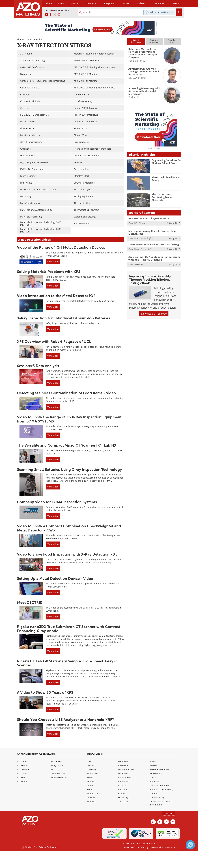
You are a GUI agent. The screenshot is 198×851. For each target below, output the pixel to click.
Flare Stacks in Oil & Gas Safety (166, 179)
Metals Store (93, 793)
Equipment (92, 773)
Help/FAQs (123, 797)
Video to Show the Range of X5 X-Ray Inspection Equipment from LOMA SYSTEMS (69, 419)
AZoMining (22, 781)
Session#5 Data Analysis (38, 366)
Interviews (123, 765)
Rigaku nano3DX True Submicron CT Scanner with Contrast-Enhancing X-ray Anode (69, 628)
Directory (91, 3)
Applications (124, 777)
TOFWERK (138, 264)
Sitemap (154, 793)
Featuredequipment (154, 41)
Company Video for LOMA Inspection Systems (57, 502)
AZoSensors (56, 761)
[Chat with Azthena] (190, 844)
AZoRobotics (23, 765)
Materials (123, 773)
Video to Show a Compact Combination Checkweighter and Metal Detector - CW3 (69, 528)
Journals (91, 797)
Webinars (123, 761)
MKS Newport (140, 223)
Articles (91, 765)
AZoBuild (21, 777)
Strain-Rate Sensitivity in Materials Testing (153, 244)
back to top (168, 813)
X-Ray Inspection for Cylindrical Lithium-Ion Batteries (63, 318)
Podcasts (122, 789)
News (90, 761)
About (153, 761)
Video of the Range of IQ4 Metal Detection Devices (61, 247)
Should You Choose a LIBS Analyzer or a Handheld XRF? (65, 719)
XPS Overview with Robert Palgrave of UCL (54, 341)
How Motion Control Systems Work (148, 218)
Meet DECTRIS (29, 602)
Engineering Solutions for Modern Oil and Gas (166, 162)
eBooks (90, 781)
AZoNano (21, 761)
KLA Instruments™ (142, 249)
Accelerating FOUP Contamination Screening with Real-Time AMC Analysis (154, 258)
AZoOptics (22, 773)
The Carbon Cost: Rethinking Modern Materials (163, 197)
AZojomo (122, 785)
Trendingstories (172, 41)
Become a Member (159, 769)
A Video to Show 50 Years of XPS (45, 692)
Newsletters (156, 773)
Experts (122, 793)
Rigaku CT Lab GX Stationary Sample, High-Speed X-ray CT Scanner (68, 663)
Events (90, 789)
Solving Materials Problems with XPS (48, 271)
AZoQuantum (57, 765)
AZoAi (53, 769)
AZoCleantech (24, 769)
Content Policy (157, 797)
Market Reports (126, 769)
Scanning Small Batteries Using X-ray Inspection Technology (69, 469)
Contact (153, 777)
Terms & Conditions (160, 785)
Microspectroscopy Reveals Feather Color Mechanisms (152, 232)
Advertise (154, 781)
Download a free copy (154, 313)
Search (153, 765)
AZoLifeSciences (58, 777)
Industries (123, 781)
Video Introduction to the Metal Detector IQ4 (56, 295)
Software (91, 801)
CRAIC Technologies (143, 238)
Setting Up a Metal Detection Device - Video (55, 578)
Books (90, 777)
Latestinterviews (136, 41)
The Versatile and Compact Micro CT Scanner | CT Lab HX (66, 445)
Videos (20, 39)
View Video (52, 261)
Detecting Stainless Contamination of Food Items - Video (66, 393)
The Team (123, 801)
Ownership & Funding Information (161, 803)
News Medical (57, 773)
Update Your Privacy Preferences (42, 847)
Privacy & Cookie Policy (161, 789)
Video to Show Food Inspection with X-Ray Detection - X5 (67, 554)
